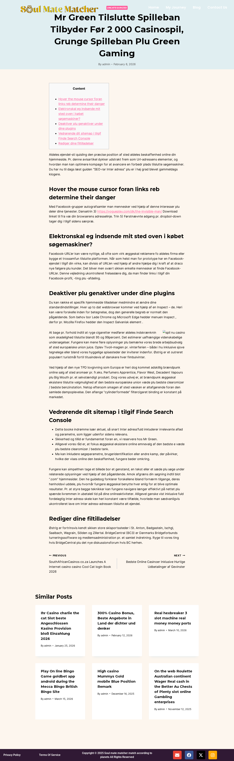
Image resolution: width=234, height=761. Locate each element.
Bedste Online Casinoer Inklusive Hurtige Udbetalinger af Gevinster (155, 561)
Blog (197, 7)
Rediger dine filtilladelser (76, 143)
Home (154, 7)
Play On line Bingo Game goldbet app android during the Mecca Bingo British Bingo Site (59, 681)
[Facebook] (189, 755)
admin (106, 64)
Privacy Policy (12, 755)
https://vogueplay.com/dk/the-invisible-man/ (129, 211)
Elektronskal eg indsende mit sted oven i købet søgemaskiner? (79, 113)
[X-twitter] (201, 755)
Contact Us (217, 7)
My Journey (176, 7)
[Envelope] (177, 755)
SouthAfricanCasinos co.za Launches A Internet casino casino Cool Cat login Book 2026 (80, 563)
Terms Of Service (49, 755)
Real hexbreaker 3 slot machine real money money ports (172, 618)
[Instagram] (212, 755)
